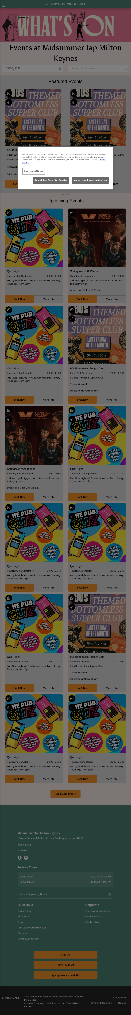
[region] (65, 168)
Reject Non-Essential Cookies (51, 180)
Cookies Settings (33, 171)
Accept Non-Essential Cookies (90, 180)
